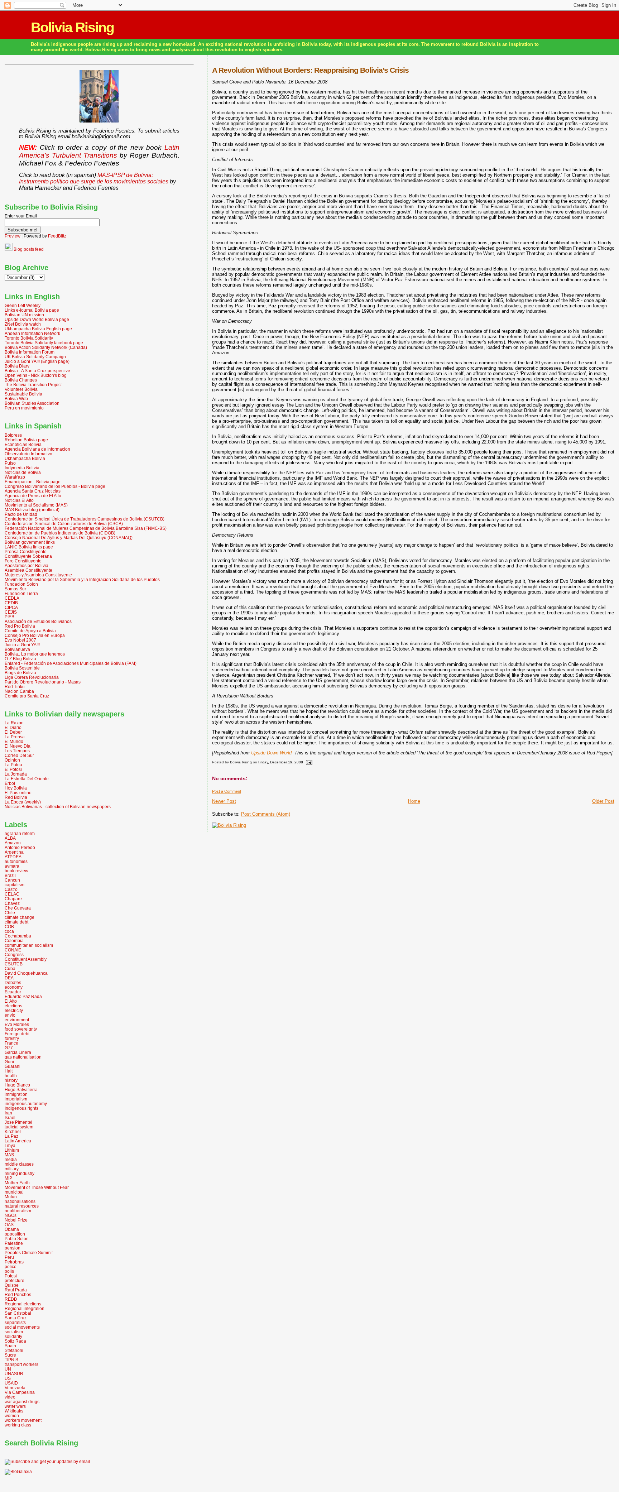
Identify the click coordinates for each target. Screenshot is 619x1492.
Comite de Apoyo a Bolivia (30, 630)
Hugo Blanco (17, 1085)
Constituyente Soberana (28, 556)
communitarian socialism (29, 945)
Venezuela (15, 1387)
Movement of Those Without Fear (37, 1187)
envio (10, 1015)
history (11, 1080)
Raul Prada (16, 1289)
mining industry (19, 1173)
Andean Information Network (32, 333)
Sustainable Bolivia (23, 394)
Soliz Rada (15, 1341)
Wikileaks (14, 1411)
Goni (9, 1061)
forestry (12, 1038)
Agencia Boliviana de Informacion (37, 449)
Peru (9, 1257)
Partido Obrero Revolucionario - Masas (43, 682)
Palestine (14, 1243)
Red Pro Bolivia (20, 626)
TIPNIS (11, 1359)
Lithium (12, 1150)
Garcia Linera (18, 1052)
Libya (10, 1145)
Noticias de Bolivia (23, 472)
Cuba (10, 968)
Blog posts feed (29, 249)
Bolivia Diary (17, 366)
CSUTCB (14, 963)
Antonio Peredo (20, 847)
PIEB (9, 616)
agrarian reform (20, 833)
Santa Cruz (16, 1317)
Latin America (18, 1140)
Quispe (12, 1285)
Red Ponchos (18, 1294)
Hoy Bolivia (16, 788)
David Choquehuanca (26, 973)
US (8, 1378)
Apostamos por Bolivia (26, 565)
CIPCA (11, 607)
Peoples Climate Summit (29, 1252)
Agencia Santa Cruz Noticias (33, 491)
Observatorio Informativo (28, 453)
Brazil (10, 875)
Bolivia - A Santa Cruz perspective (37, 370)
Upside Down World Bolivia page (37, 319)
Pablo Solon (17, 1238)
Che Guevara (18, 908)
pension (12, 1248)
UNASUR (14, 1373)
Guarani (12, 1066)
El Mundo (14, 741)
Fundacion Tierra (21, 593)
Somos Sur (15, 588)
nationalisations (20, 1201)
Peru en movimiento (24, 408)
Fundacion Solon (21, 584)
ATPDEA (13, 856)
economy (14, 987)
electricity (14, 1010)
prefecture (14, 1280)
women (12, 1415)
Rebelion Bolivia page (26, 439)
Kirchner (13, 1131)
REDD (11, 1299)
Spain (10, 1345)
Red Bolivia (16, 797)
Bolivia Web (16, 398)
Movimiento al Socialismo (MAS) (36, 505)
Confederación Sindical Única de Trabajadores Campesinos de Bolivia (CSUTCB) (84, 519)
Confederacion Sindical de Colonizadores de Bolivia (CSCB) (64, 523)
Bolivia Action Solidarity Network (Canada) (46, 347)
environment (17, 1019)
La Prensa (15, 736)
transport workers (21, 1364)
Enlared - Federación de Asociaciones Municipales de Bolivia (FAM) (70, 663)
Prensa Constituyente (26, 551)
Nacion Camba (19, 691)
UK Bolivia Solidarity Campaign (35, 356)
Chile (10, 912)
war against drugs (22, 1401)
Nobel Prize (16, 1220)
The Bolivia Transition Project (33, 384)
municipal (14, 1192)
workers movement (23, 1420)
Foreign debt (17, 1033)
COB (9, 926)
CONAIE (13, 950)
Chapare (13, 898)
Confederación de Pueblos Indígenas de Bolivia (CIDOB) (60, 533)
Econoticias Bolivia (23, 444)
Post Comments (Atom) (265, 814)
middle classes (19, 1164)
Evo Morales (17, 1024)
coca (9, 931)
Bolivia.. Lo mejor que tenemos (35, 654)
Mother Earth (17, 1182)
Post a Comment (226, 791)
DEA (9, 977)
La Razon (14, 722)
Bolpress (13, 435)
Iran (8, 1112)
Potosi (11, 1275)
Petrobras (14, 1262)
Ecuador (13, 991)
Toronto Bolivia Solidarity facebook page (44, 342)
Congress (14, 954)
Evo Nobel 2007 (20, 640)
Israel (10, 1117)
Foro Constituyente (23, 560)
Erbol (10, 783)
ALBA (10, 838)
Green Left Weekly (22, 305)
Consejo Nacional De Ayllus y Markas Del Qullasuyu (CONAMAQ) (69, 537)
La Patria (13, 764)
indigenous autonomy (26, 1103)
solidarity (13, 1336)
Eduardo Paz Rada (23, 996)
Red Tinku (15, 686)
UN (8, 1369)
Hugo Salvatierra (21, 1089)
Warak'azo (15, 477)
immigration (16, 1094)
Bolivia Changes (21, 380)
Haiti (9, 1071)
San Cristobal (18, 1313)
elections (13, 1005)
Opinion (12, 760)
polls (9, 1271)
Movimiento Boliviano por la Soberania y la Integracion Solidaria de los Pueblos (82, 579)
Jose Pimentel (18, 1122)
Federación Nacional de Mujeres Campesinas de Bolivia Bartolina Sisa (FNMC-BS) (86, 528)
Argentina (14, 852)
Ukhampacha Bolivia (25, 458)
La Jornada (16, 774)
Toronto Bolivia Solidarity (29, 338)
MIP (8, 1178)
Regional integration (24, 1308)
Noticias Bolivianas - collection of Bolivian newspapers (58, 806)
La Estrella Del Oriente (27, 778)
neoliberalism (18, 1210)
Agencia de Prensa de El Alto (33, 495)
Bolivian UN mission (24, 314)
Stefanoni (14, 1350)
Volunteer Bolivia (21, 389)
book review (16, 870)
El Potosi (13, 769)
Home (414, 801)
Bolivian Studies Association (32, 403)
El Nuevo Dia (17, 746)
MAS (9, 1154)
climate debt (16, 922)
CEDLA (12, 598)
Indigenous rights (21, 1108)
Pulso (10, 463)
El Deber (13, 732)
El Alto (11, 1001)
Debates (13, 982)
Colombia (14, 940)
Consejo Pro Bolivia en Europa (35, 635)
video (10, 1397)
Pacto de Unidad (21, 514)
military (12, 1168)
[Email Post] (308, 762)
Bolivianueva (17, 649)
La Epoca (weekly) (23, 802)
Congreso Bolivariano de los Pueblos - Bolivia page (55, 486)
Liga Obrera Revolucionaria (32, 677)
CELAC (12, 894)
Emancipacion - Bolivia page (33, 481)
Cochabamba (18, 936)
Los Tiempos (17, 750)
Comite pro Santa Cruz (27, 696)
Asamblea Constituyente (28, 570)
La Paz (11, 1136)
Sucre (10, 1355)
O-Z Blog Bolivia (20, 658)
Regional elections (23, 1303)
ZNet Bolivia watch (23, 324)
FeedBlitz (57, 236)
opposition (15, 1234)
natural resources (22, 1206)
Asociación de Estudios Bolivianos (38, 621)
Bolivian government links (30, 542)
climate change (19, 917)
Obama (12, 1229)
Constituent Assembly (26, 959)
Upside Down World (271, 752)
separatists (15, 1322)
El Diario (13, 727)
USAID (11, 1383)
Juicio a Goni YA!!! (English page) (37, 361)
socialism (14, 1331)
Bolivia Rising (72, 27)
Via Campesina (20, 1392)
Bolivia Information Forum (29, 352)
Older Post (603, 801)
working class (18, 1425)
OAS (9, 1224)
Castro (11, 889)
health (11, 1075)
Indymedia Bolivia (22, 467)
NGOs (10, 1215)
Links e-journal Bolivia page (32, 310)
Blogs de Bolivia (20, 672)
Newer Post (224, 801)
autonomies (16, 861)
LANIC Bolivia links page (29, 546)
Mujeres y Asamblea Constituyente (38, 574)
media (11, 1159)
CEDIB (11, 602)
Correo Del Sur (19, 755)
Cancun (12, 880)
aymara (12, 866)
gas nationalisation (23, 1057)
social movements (22, 1327)
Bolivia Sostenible (22, 668)
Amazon (13, 842)
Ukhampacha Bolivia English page (38, 328)
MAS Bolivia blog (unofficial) (32, 509)
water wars (15, 1406)
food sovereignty (21, 1029)
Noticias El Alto (19, 500)
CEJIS (11, 612)
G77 (9, 1047)
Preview (12, 236)
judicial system (19, 1126)
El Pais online (18, 792)
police (10, 1266)
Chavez (12, 903)
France (11, 1043)
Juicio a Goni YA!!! (22, 644)
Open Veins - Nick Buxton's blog (36, 375)
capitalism (14, 884)
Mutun (11, 1196)
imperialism (16, 1099)
